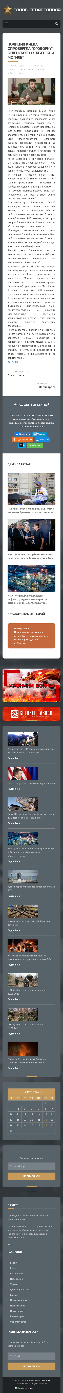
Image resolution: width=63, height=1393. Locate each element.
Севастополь (16, 1273)
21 (38, 1119)
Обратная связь (18, 1321)
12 (25, 1114)
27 (31, 1125)
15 (45, 1114)
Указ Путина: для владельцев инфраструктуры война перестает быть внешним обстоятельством (28, 599)
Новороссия (16, 1278)
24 (11, 1125)
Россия (13, 1262)
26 (25, 1125)
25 (18, 1125)
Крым (13, 1268)
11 (18, 1114)
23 (52, 1119)
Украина (12, 69)
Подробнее (14, 758)
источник (13, 361)
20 (31, 1119)
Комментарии (17, 1316)
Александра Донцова (33, 69)
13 (31, 1114)
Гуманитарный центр (20, 1289)
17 (11, 1119)
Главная (14, 1294)
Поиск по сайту (18, 1310)
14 (38, 1114)
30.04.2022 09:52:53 (17, 66)
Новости (37, 66)
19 (25, 1119)
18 (18, 1119)
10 (11, 1114)
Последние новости (20, 1300)
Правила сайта (17, 1305)
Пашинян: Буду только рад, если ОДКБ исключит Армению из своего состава (31, 510)
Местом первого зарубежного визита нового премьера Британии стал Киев (31, 556)
